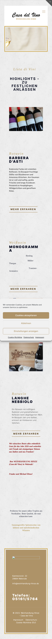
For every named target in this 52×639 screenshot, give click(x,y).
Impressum (39, 337)
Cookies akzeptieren (26, 315)
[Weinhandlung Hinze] (26, 15)
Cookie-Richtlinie (15, 337)
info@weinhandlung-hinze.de (25, 583)
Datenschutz (29, 337)
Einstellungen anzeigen (26, 331)
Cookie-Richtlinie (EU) (26, 622)
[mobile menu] (43, 11)
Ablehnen (26, 323)
